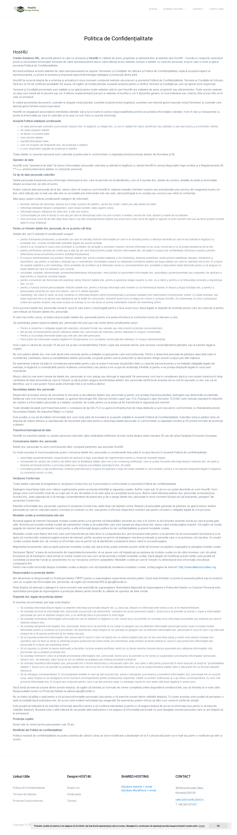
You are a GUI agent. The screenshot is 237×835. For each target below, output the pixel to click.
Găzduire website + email (136, 786)
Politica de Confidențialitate (29, 787)
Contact (198, 9)
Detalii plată (74, 794)
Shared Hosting (173, 9)
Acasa (153, 9)
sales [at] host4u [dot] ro (190, 799)
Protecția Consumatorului (28, 800)
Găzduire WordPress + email (138, 790)
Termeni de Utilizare (24, 794)
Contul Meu (216, 9)
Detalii (202, 826)
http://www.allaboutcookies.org (197, 567)
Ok (218, 825)
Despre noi (73, 787)
